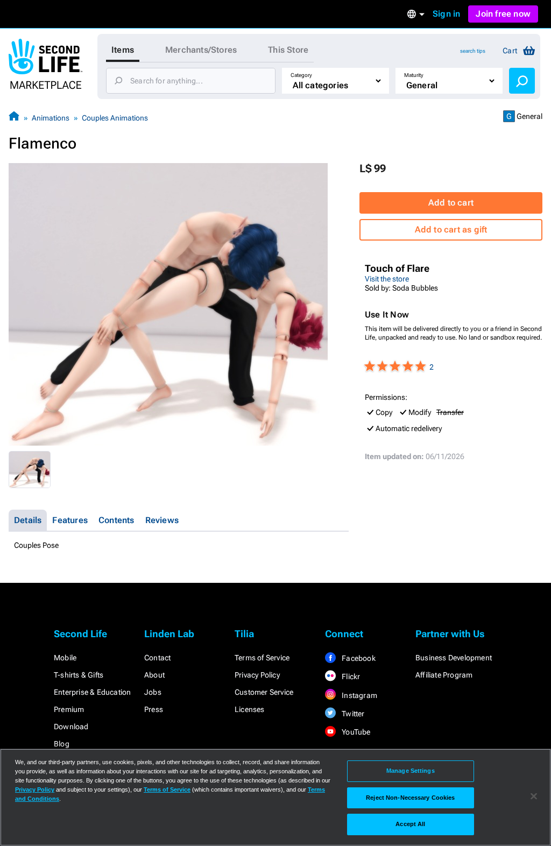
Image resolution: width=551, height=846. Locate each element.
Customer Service (264, 692)
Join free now (503, 14)
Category (301, 75)
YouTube (355, 732)
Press (153, 709)
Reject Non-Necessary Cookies (410, 797)
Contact (157, 657)
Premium (69, 709)
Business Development (453, 657)
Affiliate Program (443, 675)
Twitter (352, 713)
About (154, 675)
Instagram (358, 695)
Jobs (152, 692)
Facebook (358, 658)
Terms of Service (262, 657)
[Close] (534, 796)
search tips (472, 51)
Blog (61, 743)
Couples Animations (115, 118)
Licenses (250, 709)
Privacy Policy (257, 675)
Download (71, 726)
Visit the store (387, 278)
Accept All (410, 824)
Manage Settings (410, 770)
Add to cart (451, 203)
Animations (50, 118)
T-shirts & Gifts (78, 675)
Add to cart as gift (451, 229)
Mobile (65, 657)
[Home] (14, 117)
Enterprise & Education (92, 692)
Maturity (413, 75)
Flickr (350, 676)
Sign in (446, 14)
